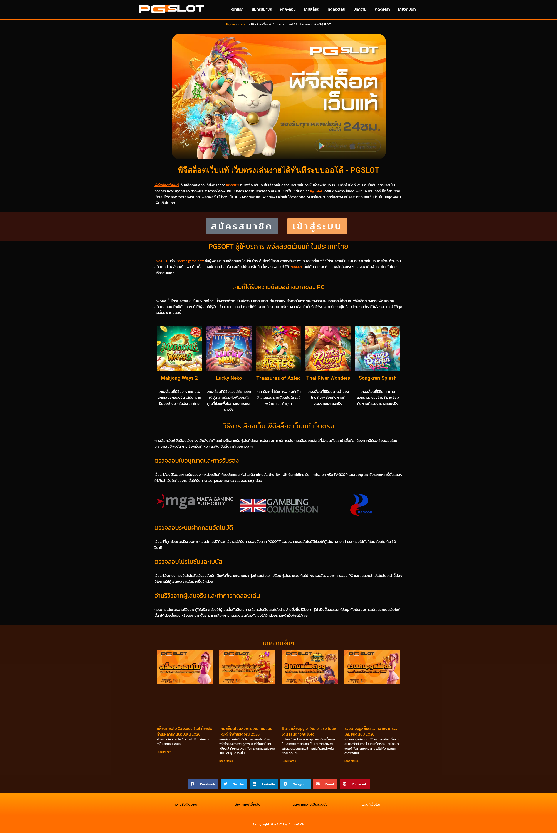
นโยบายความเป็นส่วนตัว (309, 804)
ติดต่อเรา (382, 9)
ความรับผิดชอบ (185, 804)
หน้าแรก (236, 9)
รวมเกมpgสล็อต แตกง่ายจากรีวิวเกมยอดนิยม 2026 (370, 731)
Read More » (164, 752)
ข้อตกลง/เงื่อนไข (247, 804)
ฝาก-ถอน (288, 9)
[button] (203, 784)
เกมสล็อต (312, 9)
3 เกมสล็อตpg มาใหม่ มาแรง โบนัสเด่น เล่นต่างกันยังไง (309, 731)
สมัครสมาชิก (262, 9)
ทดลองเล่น (336, 9)
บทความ (360, 9)
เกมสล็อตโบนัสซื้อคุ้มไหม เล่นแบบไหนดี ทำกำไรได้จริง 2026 (245, 731)
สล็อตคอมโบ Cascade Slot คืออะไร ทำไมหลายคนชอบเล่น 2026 (184, 731)
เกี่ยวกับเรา (407, 9)
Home (230, 24)
